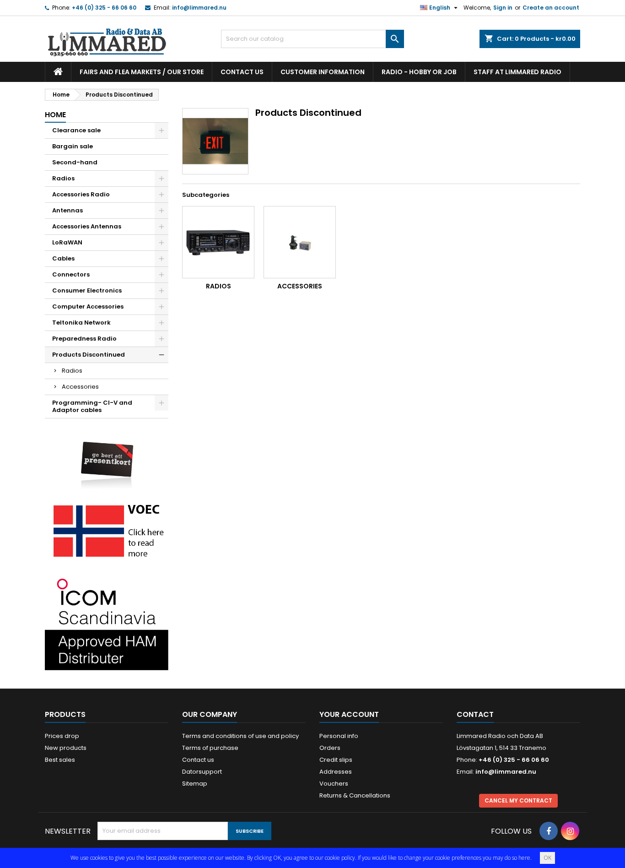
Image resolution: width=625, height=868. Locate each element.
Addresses (335, 771)
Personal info (338, 736)
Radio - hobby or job (419, 71)
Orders (329, 747)
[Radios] (218, 242)
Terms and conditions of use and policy (240, 736)
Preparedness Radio (84, 338)
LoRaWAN (67, 242)
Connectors (71, 274)
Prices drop (62, 736)
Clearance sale (76, 130)
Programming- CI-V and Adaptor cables (92, 406)
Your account (349, 714)
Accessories (80, 386)
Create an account (551, 7)
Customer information (322, 71)
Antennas (67, 210)
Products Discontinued (88, 354)
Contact (475, 714)
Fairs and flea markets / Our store (142, 71)
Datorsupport (202, 771)
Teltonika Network (81, 322)
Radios (63, 178)
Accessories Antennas (86, 226)
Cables (63, 258)
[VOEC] (106, 530)
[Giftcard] (106, 458)
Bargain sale (72, 146)
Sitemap (194, 783)
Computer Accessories (88, 306)
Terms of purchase (210, 747)
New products (65, 747)
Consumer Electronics (87, 290)
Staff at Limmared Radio (517, 71)
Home (55, 114)
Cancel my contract (518, 800)
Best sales (60, 759)
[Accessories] (300, 242)
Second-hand (74, 162)
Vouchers (333, 783)
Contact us (242, 71)
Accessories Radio (81, 194)
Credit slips (335, 759)
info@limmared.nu (199, 7)
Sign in (502, 7)
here (524, 858)
